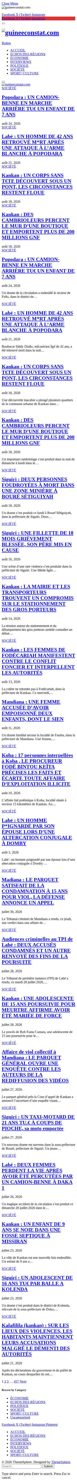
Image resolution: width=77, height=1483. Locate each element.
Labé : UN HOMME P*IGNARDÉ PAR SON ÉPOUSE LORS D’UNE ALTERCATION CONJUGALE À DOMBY (37, 832)
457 (16, 1381)
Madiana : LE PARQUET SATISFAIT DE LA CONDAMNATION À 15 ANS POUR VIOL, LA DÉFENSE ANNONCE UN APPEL (35, 891)
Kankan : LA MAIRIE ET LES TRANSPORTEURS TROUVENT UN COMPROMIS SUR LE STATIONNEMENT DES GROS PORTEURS (38, 598)
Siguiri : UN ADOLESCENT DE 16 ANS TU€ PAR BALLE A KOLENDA (37, 1283)
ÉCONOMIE (19, 58)
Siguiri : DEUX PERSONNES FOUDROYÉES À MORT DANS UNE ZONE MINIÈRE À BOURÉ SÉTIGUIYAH (38, 488)
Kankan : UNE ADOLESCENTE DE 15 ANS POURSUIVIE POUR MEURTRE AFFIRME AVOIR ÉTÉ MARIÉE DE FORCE (38, 1007)
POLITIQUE (19, 65)
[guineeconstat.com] (38, 33)
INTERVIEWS (20, 62)
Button (6, 43)
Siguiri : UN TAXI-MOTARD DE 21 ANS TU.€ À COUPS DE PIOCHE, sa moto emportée (38, 1122)
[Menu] (3, 23)
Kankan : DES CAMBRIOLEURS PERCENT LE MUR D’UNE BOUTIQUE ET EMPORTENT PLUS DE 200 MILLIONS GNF (38, 226)
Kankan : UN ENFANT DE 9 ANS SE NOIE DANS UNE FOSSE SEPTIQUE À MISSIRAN (33, 1232)
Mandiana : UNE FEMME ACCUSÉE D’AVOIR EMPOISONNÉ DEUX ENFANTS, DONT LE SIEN (33, 710)
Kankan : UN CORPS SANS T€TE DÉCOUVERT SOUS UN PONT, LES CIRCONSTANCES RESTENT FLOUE (37, 184)
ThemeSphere (60, 1462)
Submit (48, 1466)
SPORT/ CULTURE (24, 73)
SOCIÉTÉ (17, 69)
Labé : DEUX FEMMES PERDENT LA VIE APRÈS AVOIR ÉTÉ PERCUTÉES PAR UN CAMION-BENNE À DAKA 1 (37, 1176)
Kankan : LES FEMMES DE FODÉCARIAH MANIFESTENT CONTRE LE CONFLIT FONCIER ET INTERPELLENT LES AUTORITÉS (38, 661)
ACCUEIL (17, 50)
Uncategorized (20, 1417)
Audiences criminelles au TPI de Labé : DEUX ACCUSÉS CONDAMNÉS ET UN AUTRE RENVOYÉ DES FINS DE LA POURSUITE (37, 950)
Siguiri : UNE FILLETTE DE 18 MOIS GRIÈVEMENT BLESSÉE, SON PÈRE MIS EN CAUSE (37, 541)
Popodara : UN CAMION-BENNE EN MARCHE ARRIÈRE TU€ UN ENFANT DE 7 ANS (38, 105)
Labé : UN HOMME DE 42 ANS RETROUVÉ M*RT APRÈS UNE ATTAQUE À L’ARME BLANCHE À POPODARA (37, 145)
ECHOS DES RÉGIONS (27, 54)
